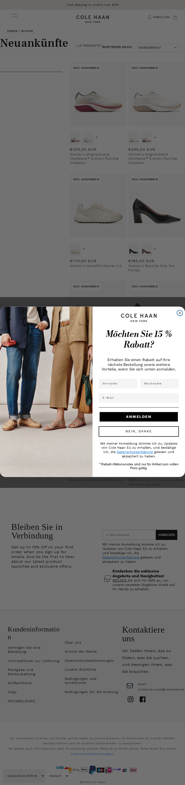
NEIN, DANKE (139, 431)
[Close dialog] (180, 313)
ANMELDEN (138, 417)
